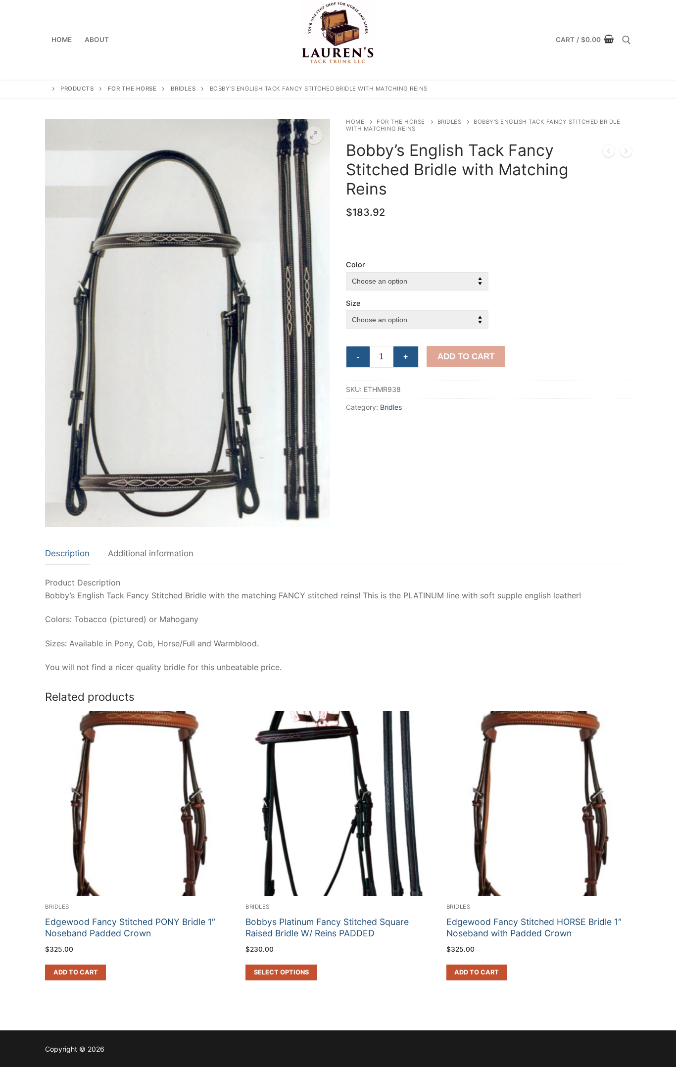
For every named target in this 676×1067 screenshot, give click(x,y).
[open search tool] (626, 40)
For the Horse (401, 121)
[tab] (67, 554)
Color (355, 264)
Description (67, 553)
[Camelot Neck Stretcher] (609, 153)
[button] (314, 135)
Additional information (150, 553)
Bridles (449, 121)
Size (353, 303)
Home (355, 121)
